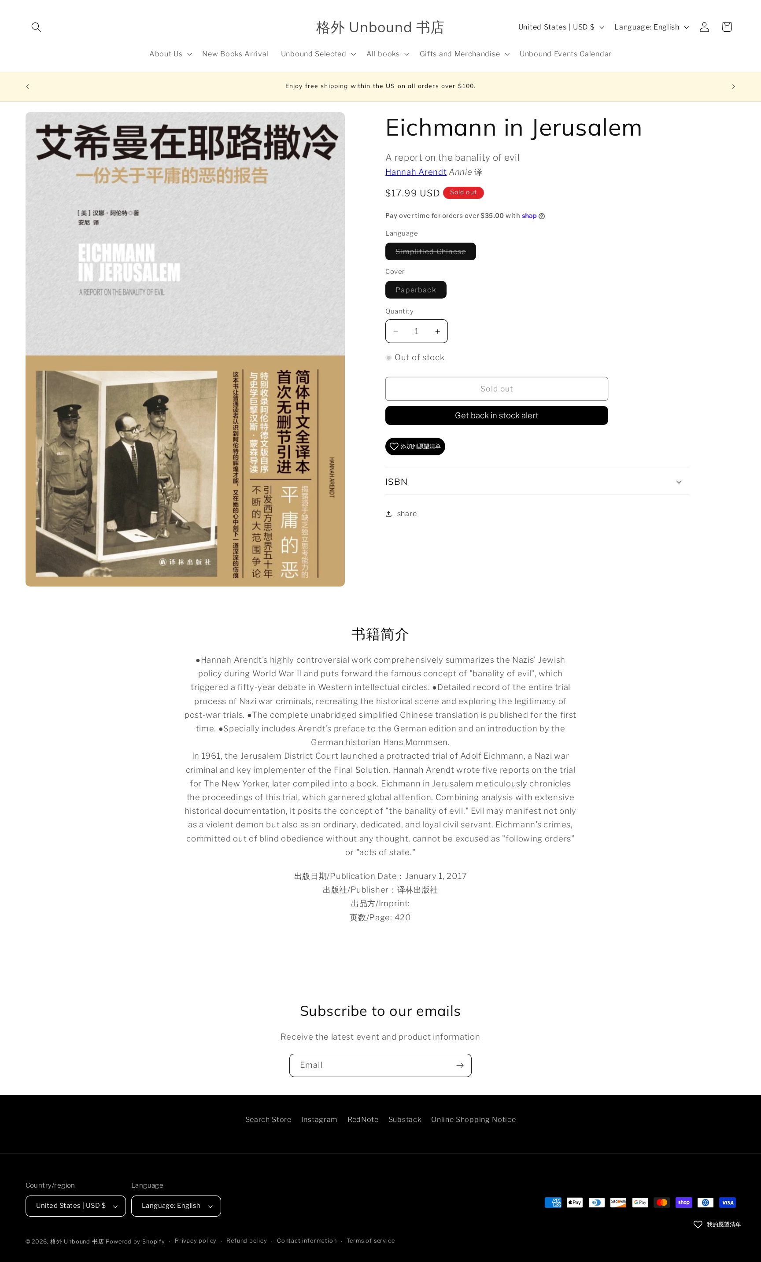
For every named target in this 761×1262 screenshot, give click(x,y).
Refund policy (246, 1241)
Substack (405, 1118)
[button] (37, 27)
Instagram (319, 1118)
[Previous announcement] (27, 86)
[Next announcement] (733, 86)
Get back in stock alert (497, 415)
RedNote (363, 1118)
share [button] (407, 513)
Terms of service (371, 1241)
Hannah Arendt (416, 172)
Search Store (268, 1118)
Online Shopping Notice (473, 1118)
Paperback (420, 292)
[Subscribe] (460, 1065)
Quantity (399, 311)
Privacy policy (196, 1241)
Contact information (306, 1241)
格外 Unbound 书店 (77, 1241)
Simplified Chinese (435, 253)
